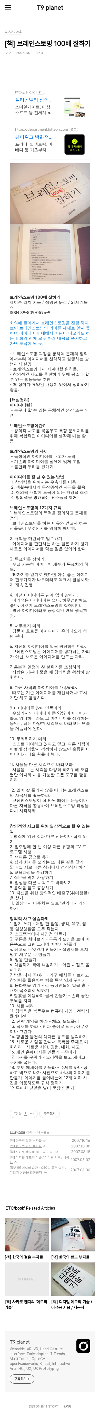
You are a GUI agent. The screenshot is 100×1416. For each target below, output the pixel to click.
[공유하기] (25, 1114)
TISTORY (51, 1406)
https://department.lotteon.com (41, 129)
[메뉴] (8, 8)
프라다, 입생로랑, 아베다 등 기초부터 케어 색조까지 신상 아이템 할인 (34, 147)
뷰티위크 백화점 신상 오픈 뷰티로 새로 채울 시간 (32, 137)
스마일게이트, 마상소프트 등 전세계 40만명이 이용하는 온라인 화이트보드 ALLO (34, 109)
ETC (13, 1132)
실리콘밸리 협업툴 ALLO (34, 100)
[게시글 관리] (32, 1114)
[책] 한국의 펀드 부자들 (26, 1146)
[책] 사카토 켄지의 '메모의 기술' (31, 1152)
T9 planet (50, 7)
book (21, 1132)
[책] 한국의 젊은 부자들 (26, 1140)
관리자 (67, 1406)
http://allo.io (25, 92)
